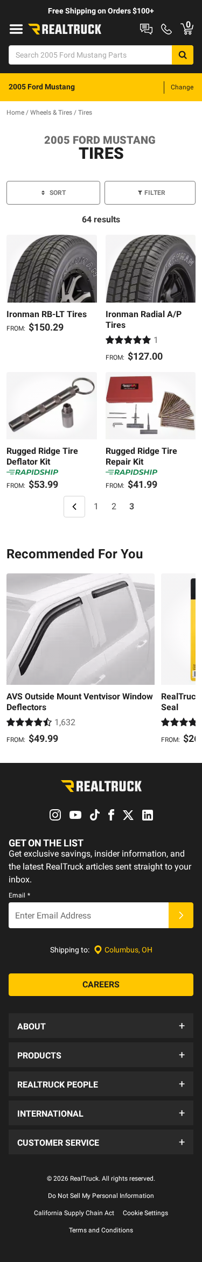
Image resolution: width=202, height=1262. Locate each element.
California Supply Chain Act (74, 1213)
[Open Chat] (146, 29)
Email (19, 895)
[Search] (182, 55)
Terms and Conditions (101, 1230)
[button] (101, 1025)
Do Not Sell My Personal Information (101, 1196)
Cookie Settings (145, 1213)
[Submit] (181, 915)
